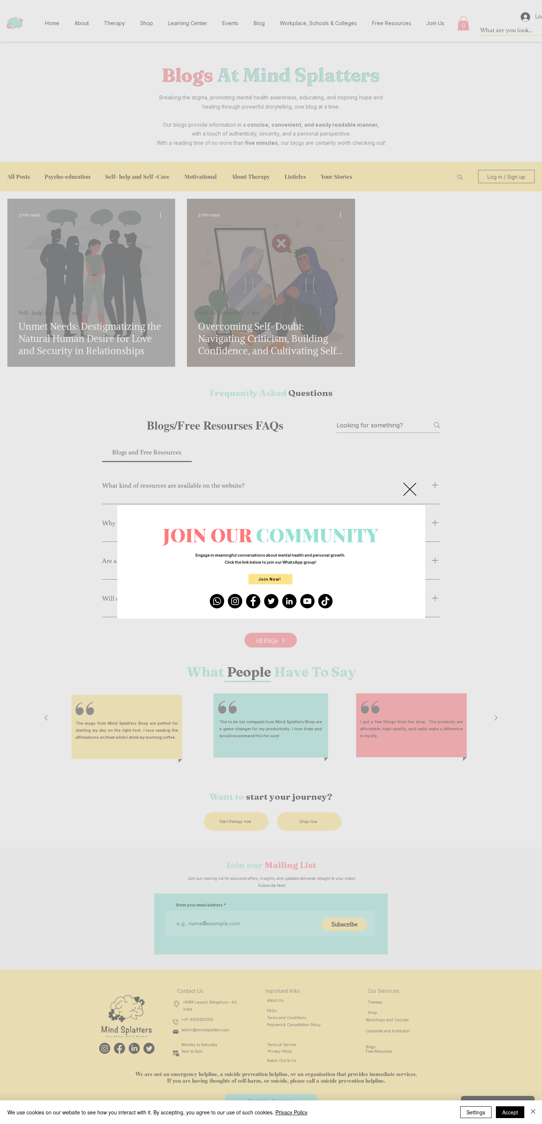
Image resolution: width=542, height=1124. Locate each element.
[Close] (533, 1112)
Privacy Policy (291, 1112)
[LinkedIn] (289, 601)
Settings (475, 1112)
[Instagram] (235, 601)
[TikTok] (325, 601)
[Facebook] (253, 601)
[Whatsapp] (217, 601)
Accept (510, 1112)
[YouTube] (307, 601)
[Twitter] (271, 601)
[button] (409, 489)
